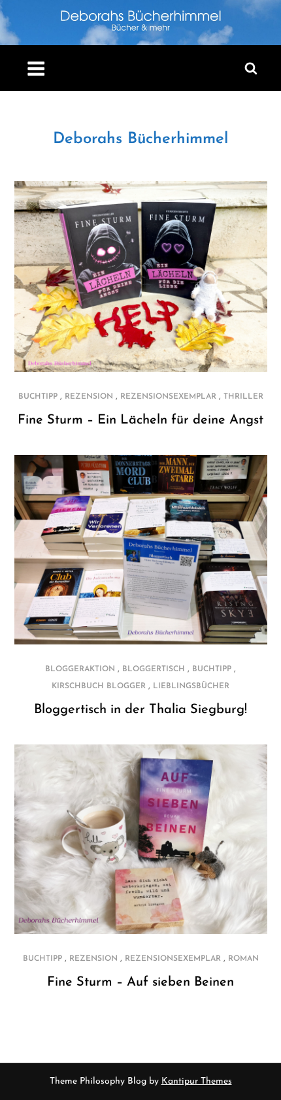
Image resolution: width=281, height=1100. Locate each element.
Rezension (89, 397)
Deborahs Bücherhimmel (140, 139)
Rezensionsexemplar (168, 397)
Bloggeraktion (80, 669)
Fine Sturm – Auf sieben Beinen (140, 982)
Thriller (243, 397)
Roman (243, 959)
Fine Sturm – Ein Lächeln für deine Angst (140, 420)
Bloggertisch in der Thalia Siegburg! (140, 709)
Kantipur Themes (196, 1081)
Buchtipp (38, 397)
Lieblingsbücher (191, 686)
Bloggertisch (153, 669)
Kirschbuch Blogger (99, 686)
